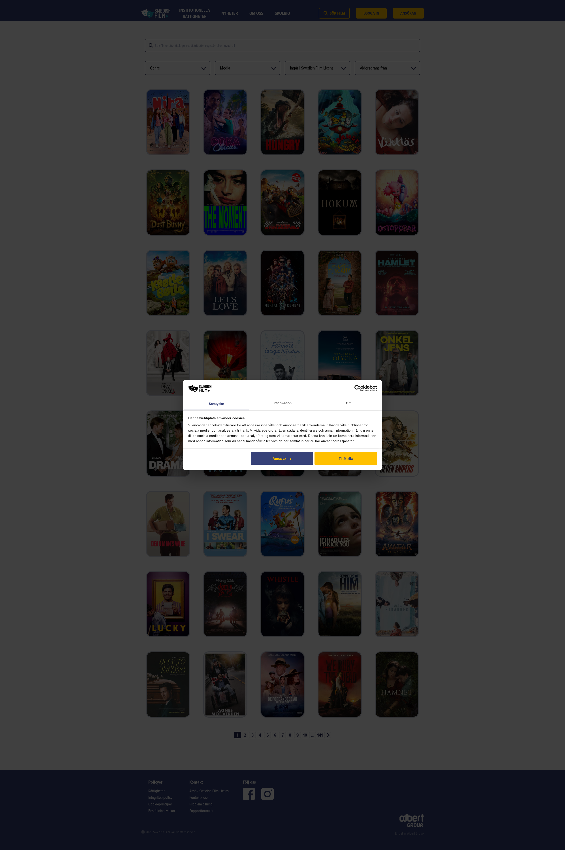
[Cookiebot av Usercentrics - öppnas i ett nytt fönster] (357, 388)
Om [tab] (348, 403)
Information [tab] (282, 403)
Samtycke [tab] (216, 403)
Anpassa (279, 458)
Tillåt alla (346, 458)
